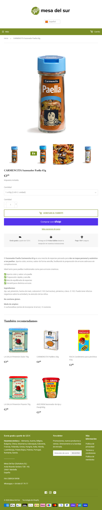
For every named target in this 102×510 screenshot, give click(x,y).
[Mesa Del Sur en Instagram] (50, 493)
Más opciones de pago (51, 229)
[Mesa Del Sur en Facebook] (45, 493)
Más (7, 32)
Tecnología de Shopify (30, 500)
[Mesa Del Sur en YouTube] (54, 493)
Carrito (97, 32)
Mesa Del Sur (15, 500)
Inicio (6, 38)
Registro (76, 453)
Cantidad (8, 187)
